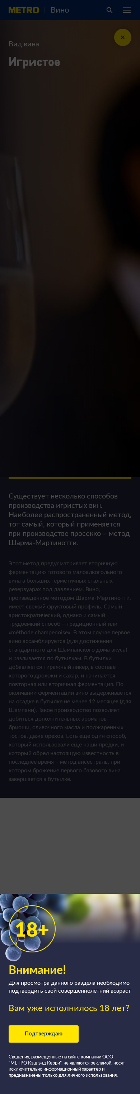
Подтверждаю (43, 1033)
